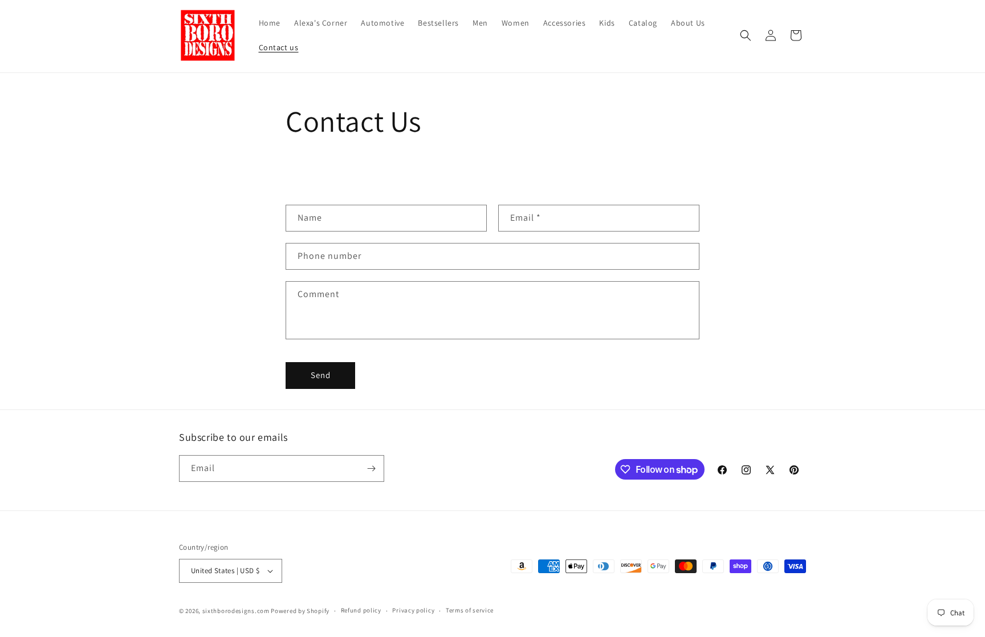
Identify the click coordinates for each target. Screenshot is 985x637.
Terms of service (470, 610)
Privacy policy (413, 610)
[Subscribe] (371, 468)
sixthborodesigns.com (236, 611)
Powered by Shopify (300, 611)
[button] (745, 35)
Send (321, 375)
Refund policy (361, 610)
